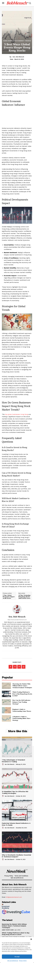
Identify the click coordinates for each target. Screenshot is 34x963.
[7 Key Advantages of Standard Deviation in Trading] (17, 746)
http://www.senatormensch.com (17, 619)
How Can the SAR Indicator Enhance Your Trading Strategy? (21, 702)
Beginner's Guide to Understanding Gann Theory (21, 710)
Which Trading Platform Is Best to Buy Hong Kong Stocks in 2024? (22, 694)
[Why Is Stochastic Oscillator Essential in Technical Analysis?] (17, 842)
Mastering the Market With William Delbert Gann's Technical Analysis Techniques (22, 685)
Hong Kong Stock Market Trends (17, 40)
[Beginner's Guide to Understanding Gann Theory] (6, 710)
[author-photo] (3, 764)
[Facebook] (10, 667)
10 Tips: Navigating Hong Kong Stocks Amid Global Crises (24, 597)
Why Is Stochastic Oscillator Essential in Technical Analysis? (16, 856)
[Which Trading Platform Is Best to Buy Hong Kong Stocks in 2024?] (6, 694)
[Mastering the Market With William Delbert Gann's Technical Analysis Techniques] (6, 686)
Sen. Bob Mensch (18, 57)
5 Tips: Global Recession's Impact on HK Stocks (9, 597)
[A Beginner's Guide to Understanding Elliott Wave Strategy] (6, 718)
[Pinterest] (19, 667)
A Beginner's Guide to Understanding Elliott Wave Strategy (21, 718)
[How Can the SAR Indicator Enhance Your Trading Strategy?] (6, 702)
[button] (31, 939)
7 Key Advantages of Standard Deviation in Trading (13, 761)
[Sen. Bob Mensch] (17, 609)
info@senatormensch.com (14, 897)
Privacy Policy (23, 960)
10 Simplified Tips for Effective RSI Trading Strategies (15, 792)
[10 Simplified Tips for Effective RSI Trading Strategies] (17, 778)
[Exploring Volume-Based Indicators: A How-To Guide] (17, 810)
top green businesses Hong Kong (16, 414)
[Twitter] (15, 667)
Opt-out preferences (12, 960)
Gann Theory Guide (8, 930)
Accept (17, 956)
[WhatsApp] (23, 667)
